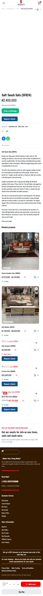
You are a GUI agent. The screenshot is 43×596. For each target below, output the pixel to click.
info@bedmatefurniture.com (10, 470)
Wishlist (4, 516)
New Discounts (6, 536)
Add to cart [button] (35, 375)
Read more (35, 350)
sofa (7, 131)
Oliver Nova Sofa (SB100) (9, 396)
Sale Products (5, 542)
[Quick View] (25, 277)
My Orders (4, 506)
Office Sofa (21, 126)
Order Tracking (16, 568)
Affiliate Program (6, 539)
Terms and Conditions (28, 568)
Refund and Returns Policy (9, 571)
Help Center (5, 500)
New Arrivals (5, 533)
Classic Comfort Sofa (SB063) (11, 273)
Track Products (6, 503)
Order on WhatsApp (10, 111)
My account (5, 510)
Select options (35, 277)
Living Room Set (10, 9)
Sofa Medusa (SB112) (8, 327)
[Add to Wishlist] (4, 584)
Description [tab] (5, 145)
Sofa (18, 9)
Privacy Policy (5, 568)
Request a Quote (9, 119)
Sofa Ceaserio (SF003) (8, 346)
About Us (4, 527)
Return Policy (5, 513)
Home (3, 9)
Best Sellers (5, 530)
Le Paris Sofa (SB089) (8, 371)
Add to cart (32, 584)
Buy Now (21, 592)
